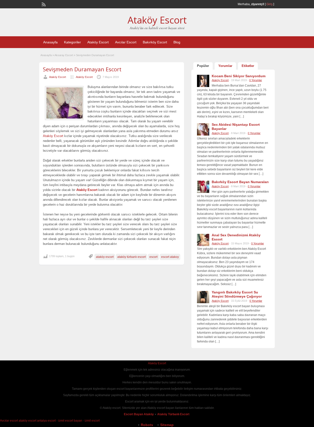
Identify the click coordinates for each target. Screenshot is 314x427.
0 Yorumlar (255, 80)
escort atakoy (170, 257)
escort (153, 257)
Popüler (203, 66)
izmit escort (92, 420)
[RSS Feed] (43, 4)
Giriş (269, 4)
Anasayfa (50, 42)
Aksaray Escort (63, 55)
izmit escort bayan (70, 420)
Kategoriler (72, 42)
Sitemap (167, 425)
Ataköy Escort (157, 19)
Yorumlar (225, 66)
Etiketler (248, 66)
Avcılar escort (9, 420)
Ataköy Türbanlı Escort (173, 414)
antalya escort (46, 420)
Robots (147, 425)
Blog (176, 42)
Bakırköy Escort (155, 42)
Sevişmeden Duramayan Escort (82, 69)
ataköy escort (105, 257)
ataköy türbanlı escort (131, 257)
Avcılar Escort (125, 42)
